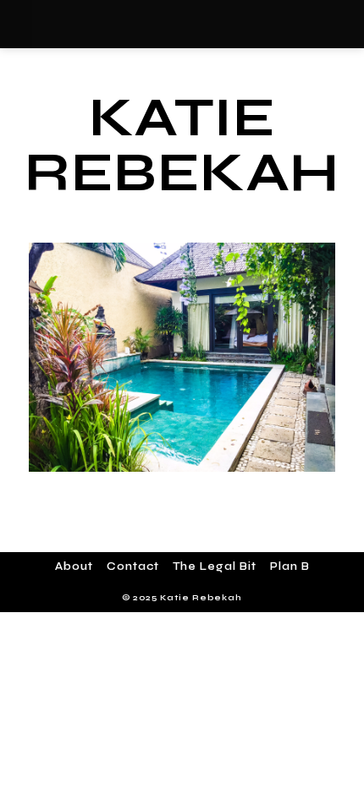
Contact (133, 566)
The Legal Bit (214, 566)
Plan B (290, 566)
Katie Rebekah (182, 145)
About (74, 566)
